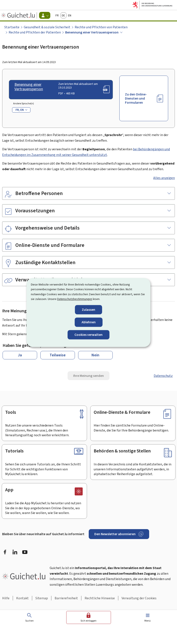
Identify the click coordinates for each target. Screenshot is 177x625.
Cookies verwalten (88, 334)
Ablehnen (89, 322)
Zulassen (88, 309)
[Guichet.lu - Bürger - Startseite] (18, 15)
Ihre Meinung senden (88, 375)
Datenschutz (163, 375)
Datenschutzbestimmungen (74, 299)
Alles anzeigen (164, 178)
